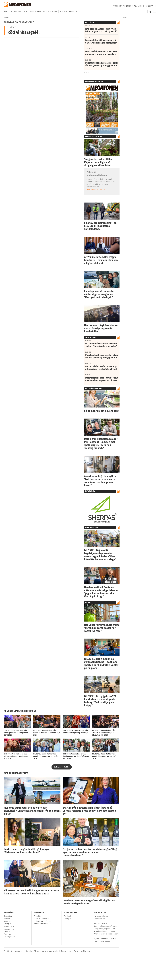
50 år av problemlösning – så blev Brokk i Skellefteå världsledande (100, 226)
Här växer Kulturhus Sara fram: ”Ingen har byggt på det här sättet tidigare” (101, 628)
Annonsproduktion (41, 924)
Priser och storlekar (41, 919)
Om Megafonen (138, 6)
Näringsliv (35, 11)
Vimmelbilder (75, 11)
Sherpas (86, 951)
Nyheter (8, 11)
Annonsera (117, 6)
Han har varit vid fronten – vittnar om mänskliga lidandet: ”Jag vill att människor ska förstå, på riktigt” (101, 592)
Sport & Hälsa (50, 11)
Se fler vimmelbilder (61, 767)
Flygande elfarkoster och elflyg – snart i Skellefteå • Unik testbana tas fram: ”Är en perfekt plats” (32, 810)
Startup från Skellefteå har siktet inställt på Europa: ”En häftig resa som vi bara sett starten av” (89, 810)
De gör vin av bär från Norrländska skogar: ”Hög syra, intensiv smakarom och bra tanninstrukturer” (90, 852)
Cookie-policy (66, 951)
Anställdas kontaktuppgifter (104, 931)
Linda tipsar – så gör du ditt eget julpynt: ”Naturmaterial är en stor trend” (27, 851)
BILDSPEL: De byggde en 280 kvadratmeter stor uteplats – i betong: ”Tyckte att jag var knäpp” (101, 701)
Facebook (67, 916)
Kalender (7, 932)
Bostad (63, 11)
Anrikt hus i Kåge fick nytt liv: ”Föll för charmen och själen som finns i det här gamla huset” (100, 481)
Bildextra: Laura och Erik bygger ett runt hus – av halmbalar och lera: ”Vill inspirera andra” (31, 892)
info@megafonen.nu (107, 929)
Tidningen (127, 6)
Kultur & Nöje (21, 11)
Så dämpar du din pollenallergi (101, 410)
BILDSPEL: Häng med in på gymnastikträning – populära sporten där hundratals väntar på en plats (101, 663)
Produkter (37, 916)
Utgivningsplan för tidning (43, 921)
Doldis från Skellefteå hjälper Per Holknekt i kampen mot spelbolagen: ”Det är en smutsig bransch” (100, 443)
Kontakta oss (151, 6)
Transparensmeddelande (96, 189)
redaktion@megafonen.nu (108, 926)
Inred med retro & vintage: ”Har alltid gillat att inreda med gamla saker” (89, 902)
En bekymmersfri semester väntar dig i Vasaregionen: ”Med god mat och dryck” (99, 294)
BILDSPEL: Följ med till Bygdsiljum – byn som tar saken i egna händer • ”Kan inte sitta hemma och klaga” (100, 555)
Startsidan (8, 916)
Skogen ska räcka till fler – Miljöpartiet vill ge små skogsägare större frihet (99, 162)
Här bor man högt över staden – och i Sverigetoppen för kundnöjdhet (101, 328)
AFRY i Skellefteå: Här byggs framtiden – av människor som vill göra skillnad (101, 260)
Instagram (68, 919)
